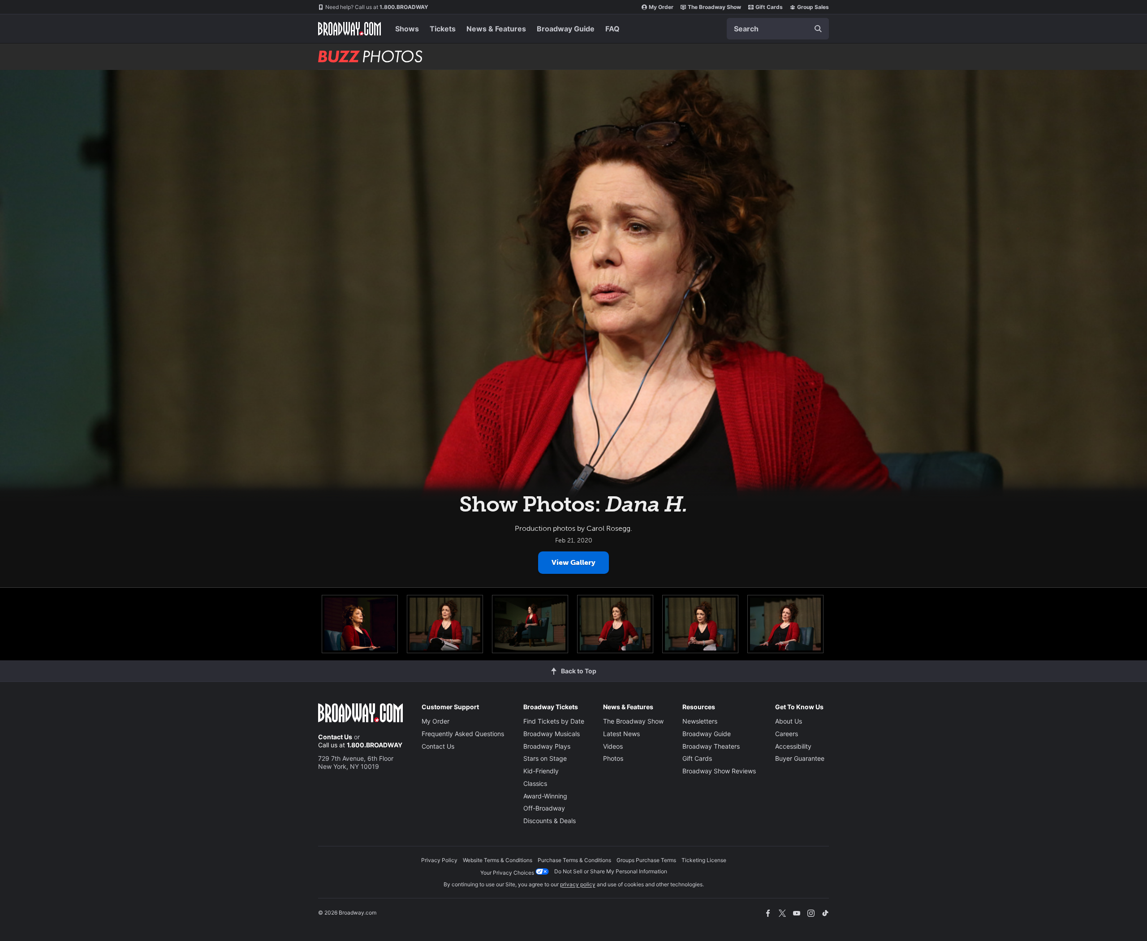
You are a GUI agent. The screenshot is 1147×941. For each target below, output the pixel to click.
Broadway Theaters (711, 746)
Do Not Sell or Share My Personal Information (610, 871)
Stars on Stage (545, 758)
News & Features (496, 28)
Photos (613, 758)
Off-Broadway (544, 808)
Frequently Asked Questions (463, 733)
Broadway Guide (566, 28)
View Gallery (573, 562)
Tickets (443, 28)
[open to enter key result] (818, 28)
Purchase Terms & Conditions (574, 860)
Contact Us (335, 737)
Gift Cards (769, 7)
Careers (786, 733)
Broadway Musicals (551, 733)
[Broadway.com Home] (349, 28)
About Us (788, 721)
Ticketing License (703, 860)
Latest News (621, 733)
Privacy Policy (439, 860)
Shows (407, 28)
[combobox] (778, 28)
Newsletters (699, 721)
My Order (661, 7)
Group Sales (813, 7)
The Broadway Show (714, 7)
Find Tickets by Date (553, 721)
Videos (613, 746)
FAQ (612, 28)
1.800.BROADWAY (376, 7)
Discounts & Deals (549, 820)
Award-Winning (545, 796)
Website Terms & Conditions (497, 860)
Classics (535, 783)
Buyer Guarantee (799, 758)
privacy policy (577, 884)
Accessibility (793, 746)
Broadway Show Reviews (719, 771)
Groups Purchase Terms (646, 860)
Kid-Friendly (541, 771)
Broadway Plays (546, 746)
